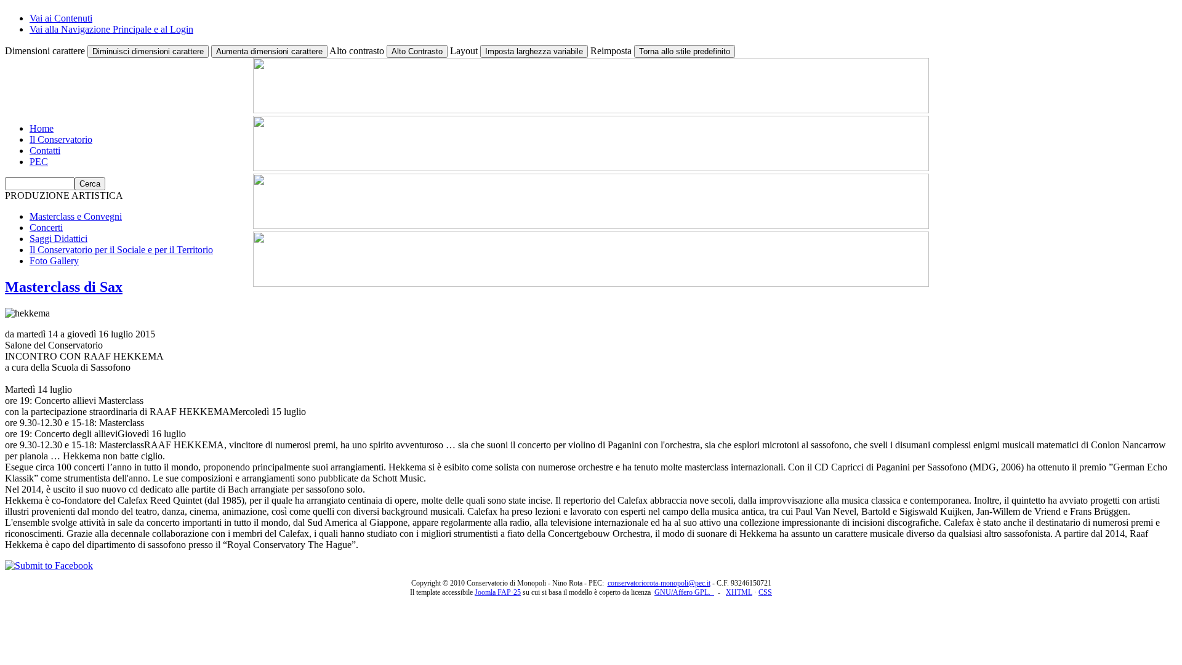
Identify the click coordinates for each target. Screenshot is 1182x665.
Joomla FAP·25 (498, 592)
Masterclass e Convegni (76, 216)
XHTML (739, 592)
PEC (39, 161)
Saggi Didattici (58, 238)
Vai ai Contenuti (61, 18)
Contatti (45, 150)
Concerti (46, 227)
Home (42, 128)
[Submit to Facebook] (49, 565)
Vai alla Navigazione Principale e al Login (111, 29)
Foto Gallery (54, 261)
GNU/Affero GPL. (684, 592)
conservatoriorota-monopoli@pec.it (659, 583)
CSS (765, 592)
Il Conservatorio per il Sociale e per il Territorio (121, 249)
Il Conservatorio (61, 139)
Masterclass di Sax (64, 287)
